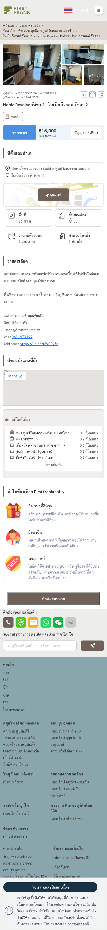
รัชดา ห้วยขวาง (15, 828)
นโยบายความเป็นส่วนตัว (72, 857)
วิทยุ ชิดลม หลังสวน (19, 774)
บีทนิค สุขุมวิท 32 (16, 764)
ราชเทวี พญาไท (16, 805)
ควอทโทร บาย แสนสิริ (19, 744)
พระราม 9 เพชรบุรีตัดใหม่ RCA (25, 876)
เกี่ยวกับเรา (62, 867)
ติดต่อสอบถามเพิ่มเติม (20, 612)
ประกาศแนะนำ (29, 25)
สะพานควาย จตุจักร (66, 774)
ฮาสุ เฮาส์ (57, 744)
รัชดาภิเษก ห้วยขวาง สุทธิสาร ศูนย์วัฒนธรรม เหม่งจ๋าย (38, 30)
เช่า (5, 679)
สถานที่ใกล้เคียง (17, 419)
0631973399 (22, 336)
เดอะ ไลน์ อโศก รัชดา (66, 818)
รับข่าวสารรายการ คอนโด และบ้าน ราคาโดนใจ (38, 634)
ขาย (6, 672)
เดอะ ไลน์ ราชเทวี (16, 813)
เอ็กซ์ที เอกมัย (13, 757)
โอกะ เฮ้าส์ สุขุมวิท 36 (19, 737)
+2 (70, 622)
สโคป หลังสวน (13, 782)
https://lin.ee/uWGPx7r (39, 343)
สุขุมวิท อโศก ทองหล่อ (21, 723)
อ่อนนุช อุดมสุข (62, 723)
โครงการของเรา (14, 709)
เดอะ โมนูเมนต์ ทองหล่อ (21, 751)
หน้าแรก (8, 25)
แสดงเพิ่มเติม (54, 464)
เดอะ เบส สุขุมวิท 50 (65, 731)
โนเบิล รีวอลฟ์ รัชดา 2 (17, 36)
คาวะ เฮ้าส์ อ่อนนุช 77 (66, 751)
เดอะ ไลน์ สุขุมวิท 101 (66, 737)
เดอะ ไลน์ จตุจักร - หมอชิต (70, 782)
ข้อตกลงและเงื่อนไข (68, 848)
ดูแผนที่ (55, 195)
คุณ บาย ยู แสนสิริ (16, 731)
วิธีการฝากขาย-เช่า (68, 876)
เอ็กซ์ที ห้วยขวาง (15, 836)
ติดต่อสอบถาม (53, 598)
